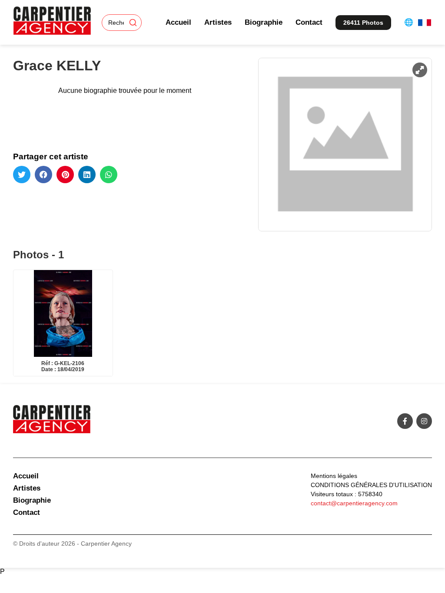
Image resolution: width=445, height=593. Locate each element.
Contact (309, 22)
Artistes (218, 22)
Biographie (263, 22)
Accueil (178, 22)
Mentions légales (334, 475)
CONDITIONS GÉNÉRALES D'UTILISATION (371, 484)
